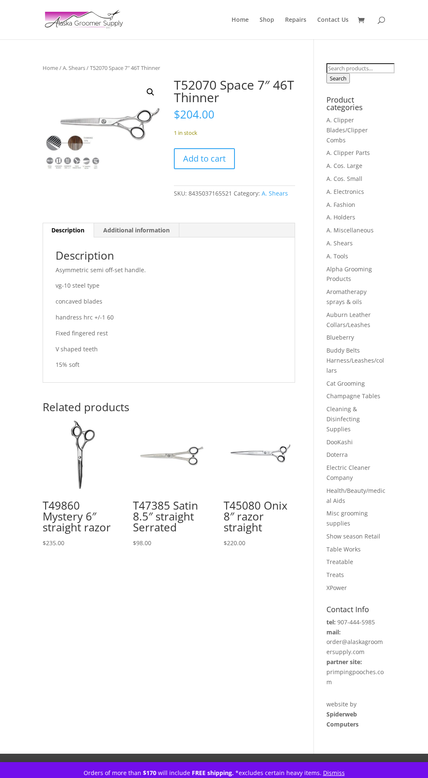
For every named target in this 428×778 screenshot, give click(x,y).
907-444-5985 (356, 622)
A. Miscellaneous (350, 230)
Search (338, 78)
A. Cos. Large (344, 166)
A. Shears (74, 68)
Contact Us (333, 20)
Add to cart (204, 158)
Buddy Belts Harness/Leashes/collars (355, 360)
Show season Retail (353, 536)
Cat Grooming (345, 383)
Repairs (295, 20)
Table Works (343, 549)
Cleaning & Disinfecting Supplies (343, 419)
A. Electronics (345, 192)
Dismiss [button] (334, 773)
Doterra (337, 455)
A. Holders (340, 217)
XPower (336, 588)
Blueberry (340, 337)
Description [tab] (67, 230)
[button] (150, 92)
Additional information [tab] (136, 230)
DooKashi (339, 442)
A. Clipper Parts (348, 153)
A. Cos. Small (344, 179)
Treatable (339, 562)
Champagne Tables (353, 396)
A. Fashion (340, 205)
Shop (267, 20)
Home (240, 20)
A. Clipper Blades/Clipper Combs (347, 130)
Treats (335, 575)
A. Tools (337, 256)
